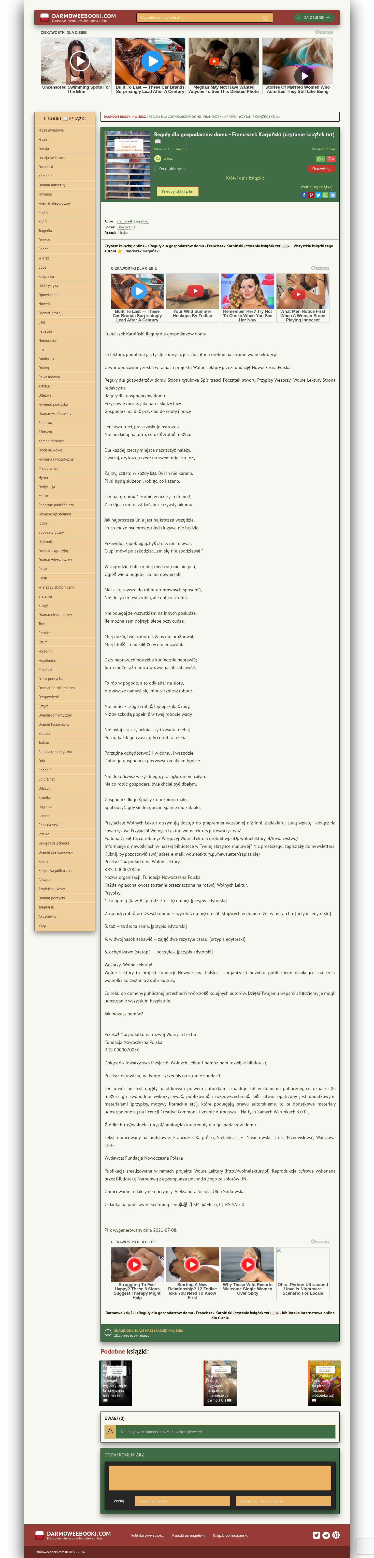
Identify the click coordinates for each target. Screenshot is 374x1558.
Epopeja (44, 770)
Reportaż (45, 422)
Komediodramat (51, 441)
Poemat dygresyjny (53, 550)
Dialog (43, 367)
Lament (44, 815)
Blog (42, 925)
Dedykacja (46, 486)
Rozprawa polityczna (54, 870)
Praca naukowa (50, 450)
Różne (43, 861)
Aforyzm (45, 431)
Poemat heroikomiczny (56, 687)
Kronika (44, 797)
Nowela (44, 303)
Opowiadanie (49, 294)
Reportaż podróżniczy (56, 504)
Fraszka (44, 632)
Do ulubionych (172, 168)
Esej (41, 322)
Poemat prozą (49, 313)
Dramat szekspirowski (55, 852)
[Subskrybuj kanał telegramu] (325, 1536)
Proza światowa (51, 130)
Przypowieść (48, 696)
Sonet (43, 249)
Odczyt (44, 788)
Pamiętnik (46, 358)
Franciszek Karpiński (133, 221)
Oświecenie (126, 227)
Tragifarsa (46, 907)
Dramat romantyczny (55, 715)
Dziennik (45, 541)
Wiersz (140, 117)
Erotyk (43, 605)
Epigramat (46, 779)
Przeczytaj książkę (177, 191)
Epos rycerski (49, 824)
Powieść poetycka (53, 404)
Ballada (44, 733)
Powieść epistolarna (54, 514)
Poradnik (45, 651)
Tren (41, 623)
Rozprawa (46, 276)
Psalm (43, 642)
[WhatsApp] (325, 195)
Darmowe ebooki (118, 117)
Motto (43, 495)
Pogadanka (46, 660)
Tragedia (45, 230)
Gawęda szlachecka (53, 843)
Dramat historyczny (53, 724)
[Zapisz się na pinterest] (335, 1536)
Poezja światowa (51, 157)
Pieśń (43, 212)
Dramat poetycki (51, 898)
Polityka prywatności (148, 1535)
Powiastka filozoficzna (56, 459)
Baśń (42, 221)
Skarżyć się (321, 168)
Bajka (42, 568)
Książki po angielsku (188, 1535)
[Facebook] (304, 195)
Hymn (43, 477)
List (41, 349)
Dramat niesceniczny (55, 614)
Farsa (42, 578)
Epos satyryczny (51, 532)
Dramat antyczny (51, 185)
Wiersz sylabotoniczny (56, 587)
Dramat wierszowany (55, 559)
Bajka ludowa (49, 377)
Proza (42, 139)
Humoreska (47, 340)
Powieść (45, 194)
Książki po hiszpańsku (230, 1535)
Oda (41, 760)
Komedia (45, 175)
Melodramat (48, 468)
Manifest (45, 669)
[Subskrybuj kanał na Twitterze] (316, 1536)
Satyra (43, 706)
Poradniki (45, 166)
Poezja (43, 148)
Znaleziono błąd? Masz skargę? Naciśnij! (148, 1330)
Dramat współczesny (54, 413)
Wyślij (119, 1500)
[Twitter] (318, 195)
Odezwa (44, 395)
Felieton (45, 331)
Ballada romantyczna (55, 751)
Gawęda (44, 879)
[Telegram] (332, 195)
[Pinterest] (311, 195)
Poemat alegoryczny (54, 203)
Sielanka (45, 596)
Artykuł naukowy (51, 888)
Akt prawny (47, 916)
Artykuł (44, 386)
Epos (42, 267)
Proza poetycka (50, 678)
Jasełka (43, 834)
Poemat (44, 239)
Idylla (42, 523)
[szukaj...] (265, 18)
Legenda (45, 806)
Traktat (43, 742)
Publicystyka (48, 285)
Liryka (123, 232)
